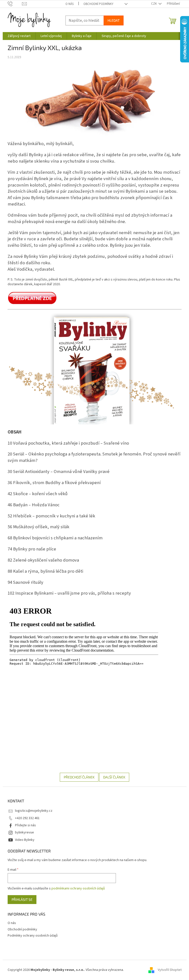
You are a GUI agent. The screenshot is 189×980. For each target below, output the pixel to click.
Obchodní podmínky (98, 4)
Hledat (114, 20)
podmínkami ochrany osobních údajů (78, 888)
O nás (69, 4)
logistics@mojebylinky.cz (33, 810)
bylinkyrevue (24, 832)
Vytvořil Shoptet (170, 969)
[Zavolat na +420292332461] (15, 3)
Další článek (114, 777)
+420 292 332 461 (27, 818)
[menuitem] (19, 36)
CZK (154, 3)
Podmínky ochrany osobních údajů (33, 935)
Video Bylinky (24, 839)
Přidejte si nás (25, 825)
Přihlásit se (22, 899)
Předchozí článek (79, 777)
